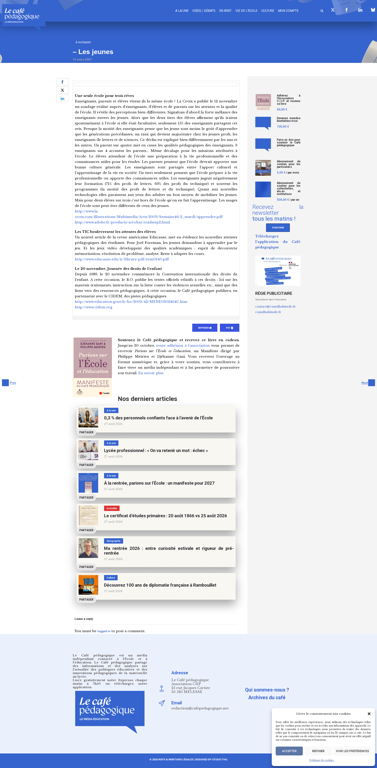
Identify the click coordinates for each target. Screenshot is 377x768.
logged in (103, 631)
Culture (267, 11)
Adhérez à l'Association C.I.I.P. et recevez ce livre (288, 99)
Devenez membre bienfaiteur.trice (288, 119)
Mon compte (288, 11)
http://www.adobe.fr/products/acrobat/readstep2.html (122, 222)
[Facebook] (346, 10)
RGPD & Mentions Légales (175, 759)
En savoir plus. (151, 373)
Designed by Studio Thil (211, 759)
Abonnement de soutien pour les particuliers (288, 164)
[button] (369, 714)
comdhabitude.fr (268, 312)
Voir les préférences (352, 751)
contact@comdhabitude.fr (275, 306)
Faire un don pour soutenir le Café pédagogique (288, 142)
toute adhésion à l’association (183, 346)
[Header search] (321, 10)
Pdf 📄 (229, 328)
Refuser (318, 751)
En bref (225, 11)
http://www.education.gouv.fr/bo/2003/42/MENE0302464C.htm (131, 302)
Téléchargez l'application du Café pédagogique (277, 241)
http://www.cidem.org (93, 307)
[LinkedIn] (360, 10)
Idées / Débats (203, 11)
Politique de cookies (321, 760)
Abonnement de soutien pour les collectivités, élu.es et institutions (288, 189)
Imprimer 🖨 (204, 328)
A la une (181, 11)
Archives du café (266, 697)
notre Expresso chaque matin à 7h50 (110, 681)
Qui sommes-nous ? (267, 690)
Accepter (289, 751)
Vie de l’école (246, 11)
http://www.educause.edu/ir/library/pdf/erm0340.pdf (122, 259)
